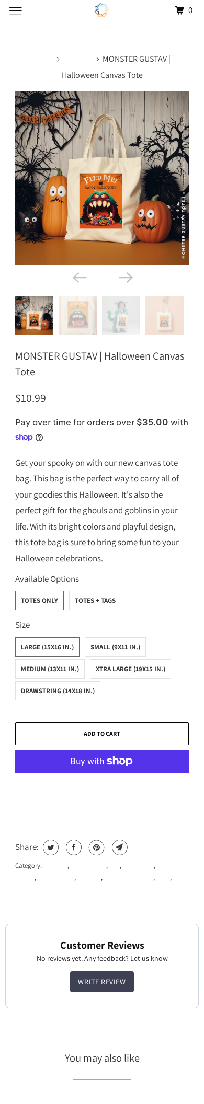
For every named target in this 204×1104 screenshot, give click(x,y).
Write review (102, 981)
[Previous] (78, 276)
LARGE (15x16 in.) (47, 646)
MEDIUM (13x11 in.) (50, 668)
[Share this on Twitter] (49, 847)
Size (22, 624)
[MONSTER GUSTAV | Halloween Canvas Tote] (102, 178)
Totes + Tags (95, 600)
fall (114, 865)
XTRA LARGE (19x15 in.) (130, 668)
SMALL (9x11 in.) (115, 646)
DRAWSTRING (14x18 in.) (58, 690)
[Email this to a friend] (118, 847)
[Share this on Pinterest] (95, 847)
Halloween (138, 865)
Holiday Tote (56, 877)
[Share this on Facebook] (72, 847)
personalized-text (128, 877)
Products (78, 58)
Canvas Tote (88, 865)
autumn (55, 865)
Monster (89, 877)
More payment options (102, 789)
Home (43, 58)
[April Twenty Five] (102, 10)
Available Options (47, 578)
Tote (163, 877)
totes (180, 877)
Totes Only (39, 600)
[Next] (125, 276)
